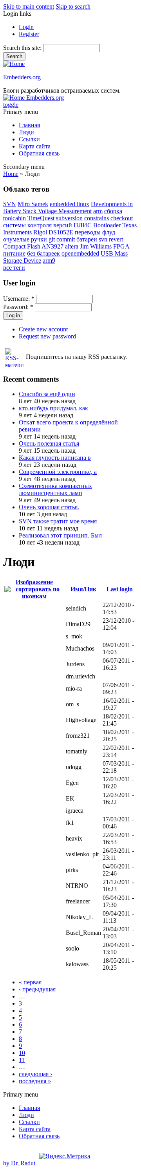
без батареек (43, 253)
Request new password (47, 336)
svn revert (111, 239)
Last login (120, 589)
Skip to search (73, 6)
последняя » (35, 1081)
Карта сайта (35, 146)
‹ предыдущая (37, 989)
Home (10, 173)
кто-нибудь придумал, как (53, 408)
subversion (69, 218)
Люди (26, 132)
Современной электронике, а (58, 471)
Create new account (43, 329)
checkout (121, 218)
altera (71, 246)
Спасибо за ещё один (47, 394)
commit (65, 239)
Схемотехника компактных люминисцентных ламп (55, 489)
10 (22, 1052)
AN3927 (52, 246)
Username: (18, 298)
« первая (30, 982)
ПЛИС (83, 225)
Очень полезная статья (49, 443)
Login (26, 27)
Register (29, 34)
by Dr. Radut (19, 1163)
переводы (88, 232)
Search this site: (23, 47)
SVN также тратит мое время (58, 521)
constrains (96, 218)
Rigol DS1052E (53, 232)
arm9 (49, 260)
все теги (14, 267)
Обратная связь (39, 153)
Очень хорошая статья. (49, 507)
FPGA (121, 246)
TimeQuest (40, 218)
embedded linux (69, 204)
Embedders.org (22, 77)
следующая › (35, 1074)
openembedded (80, 253)
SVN (9, 204)
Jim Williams (96, 246)
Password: (18, 306)
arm (98, 211)
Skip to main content (28, 6)
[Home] (14, 63)
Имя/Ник (83, 589)
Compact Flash (21, 246)
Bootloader (107, 225)
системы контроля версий (37, 225)
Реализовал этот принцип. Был (60, 535)
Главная (29, 125)
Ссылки (29, 139)
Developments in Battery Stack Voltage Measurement (68, 207)
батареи (86, 239)
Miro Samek (33, 204)
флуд (108, 232)
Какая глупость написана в (55, 457)
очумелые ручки (25, 239)
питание (14, 253)
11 (22, 1060)
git (52, 239)
